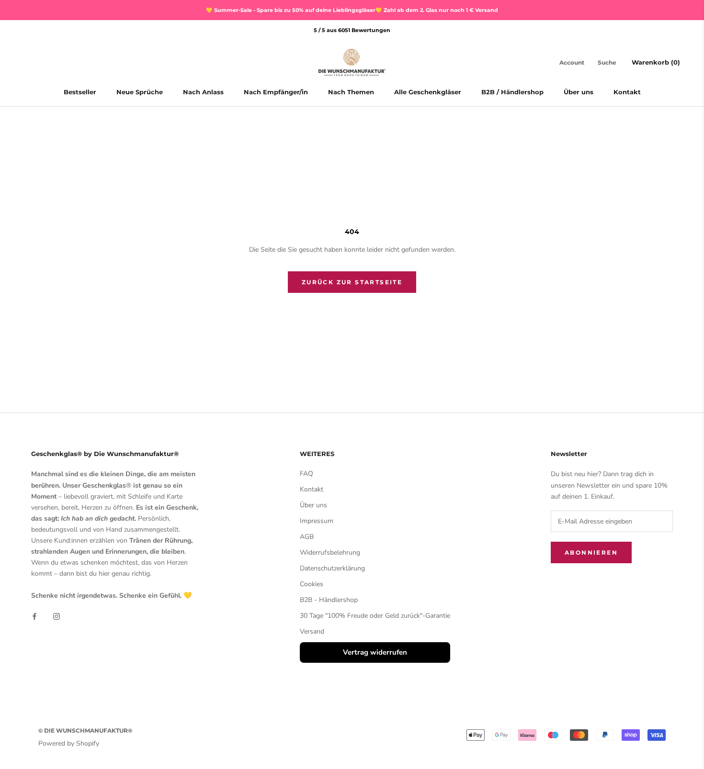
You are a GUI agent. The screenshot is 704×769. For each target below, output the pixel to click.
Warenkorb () (656, 62)
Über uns (578, 92)
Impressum (316, 520)
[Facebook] (34, 616)
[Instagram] (56, 616)
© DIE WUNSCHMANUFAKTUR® (85, 730)
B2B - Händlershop (329, 599)
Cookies (311, 584)
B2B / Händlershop (512, 92)
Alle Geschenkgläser (427, 92)
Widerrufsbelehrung (330, 552)
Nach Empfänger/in (276, 92)
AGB (307, 536)
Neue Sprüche (139, 92)
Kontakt (627, 92)
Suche (607, 62)
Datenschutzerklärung (332, 568)
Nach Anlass (203, 92)
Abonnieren (591, 552)
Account (571, 62)
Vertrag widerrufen (375, 652)
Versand (312, 631)
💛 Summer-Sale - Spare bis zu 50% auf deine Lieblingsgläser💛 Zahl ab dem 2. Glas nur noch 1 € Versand (352, 10)
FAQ (306, 473)
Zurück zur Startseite (352, 282)
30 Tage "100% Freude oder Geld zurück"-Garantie (375, 615)
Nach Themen (351, 92)
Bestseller (80, 92)
